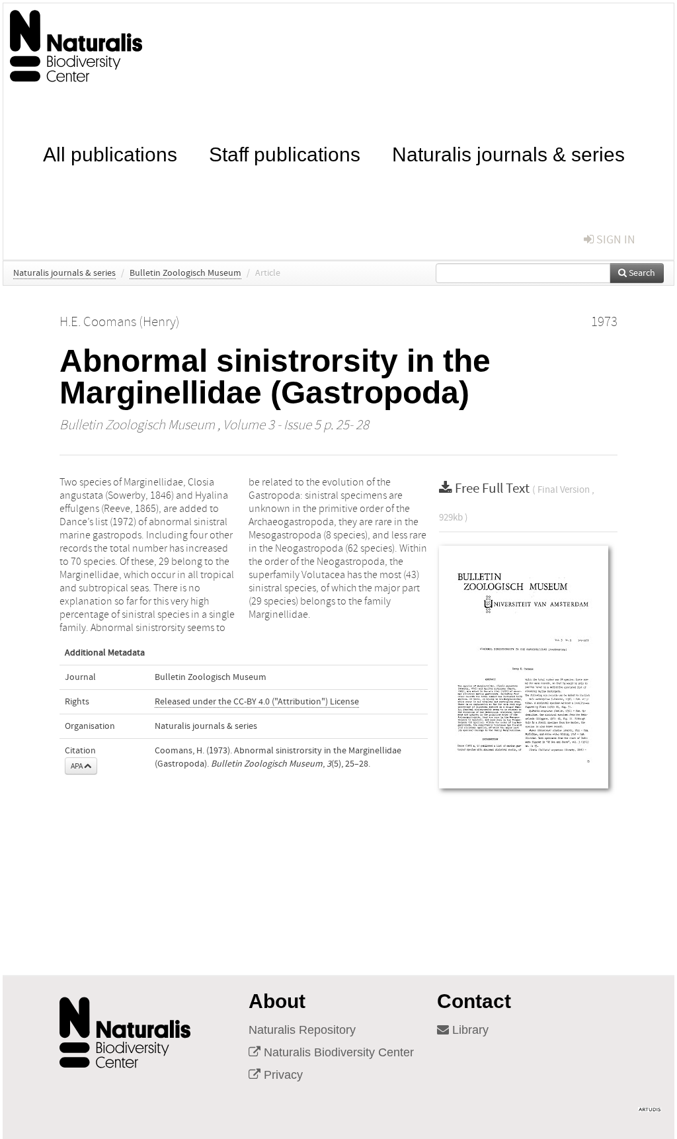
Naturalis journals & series (508, 153)
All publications (110, 153)
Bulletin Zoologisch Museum (185, 273)
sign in (614, 240)
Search (641, 273)
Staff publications (284, 153)
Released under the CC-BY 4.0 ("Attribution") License (257, 701)
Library (469, 1029)
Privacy (281, 1074)
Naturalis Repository (302, 1029)
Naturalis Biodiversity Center (337, 1052)
